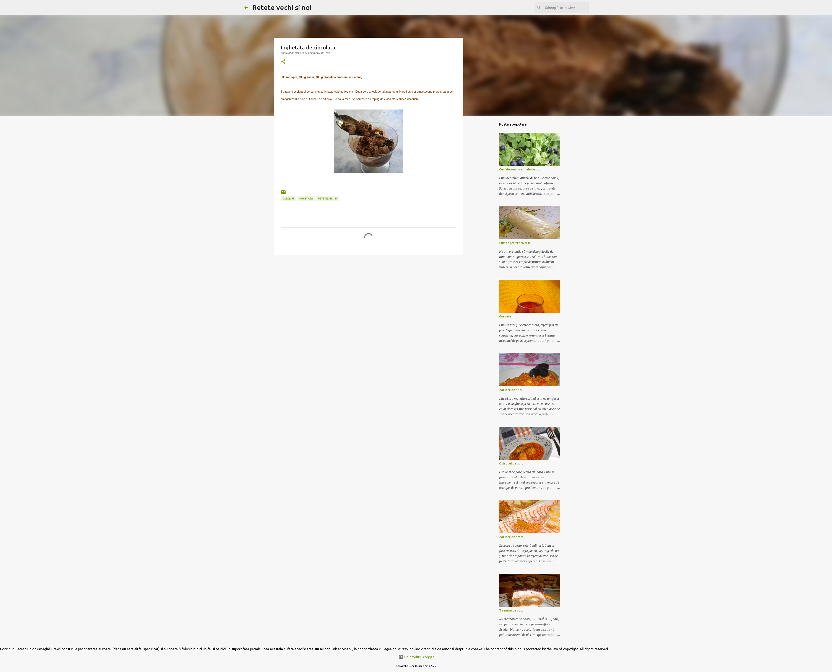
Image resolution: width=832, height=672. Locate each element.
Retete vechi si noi (282, 7)
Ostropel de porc (511, 463)
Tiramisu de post (511, 610)
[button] (283, 62)
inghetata (306, 198)
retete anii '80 (328, 198)
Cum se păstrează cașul (515, 243)
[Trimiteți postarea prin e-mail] (283, 193)
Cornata (505, 316)
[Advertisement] (368, 292)
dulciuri (288, 198)
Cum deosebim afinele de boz (520, 169)
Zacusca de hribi (510, 390)
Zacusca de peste (511, 537)
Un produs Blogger (418, 657)
